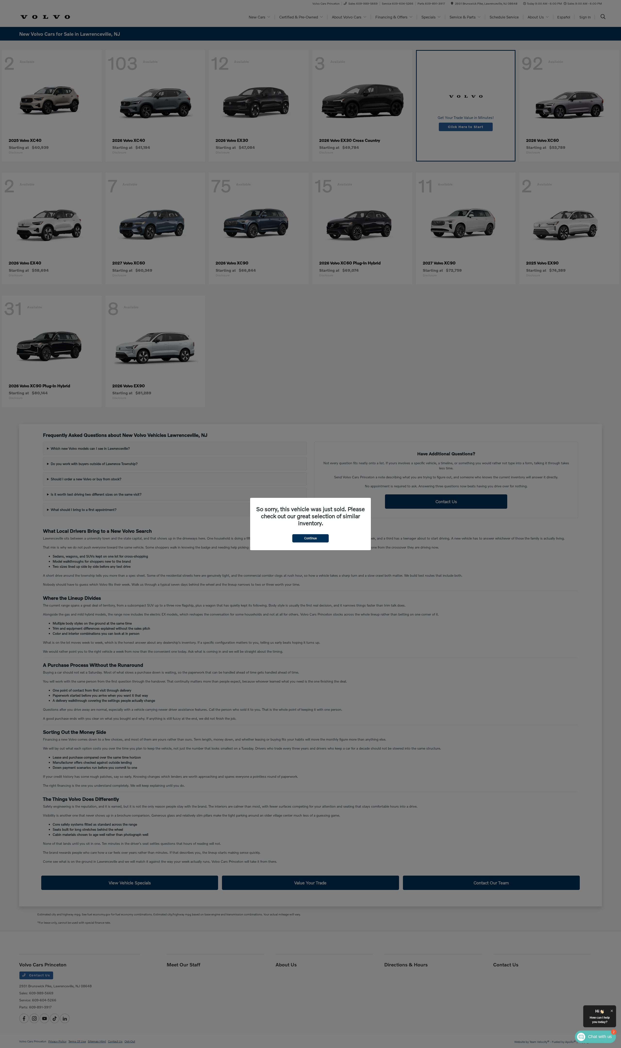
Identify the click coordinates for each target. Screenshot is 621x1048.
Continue (310, 538)
